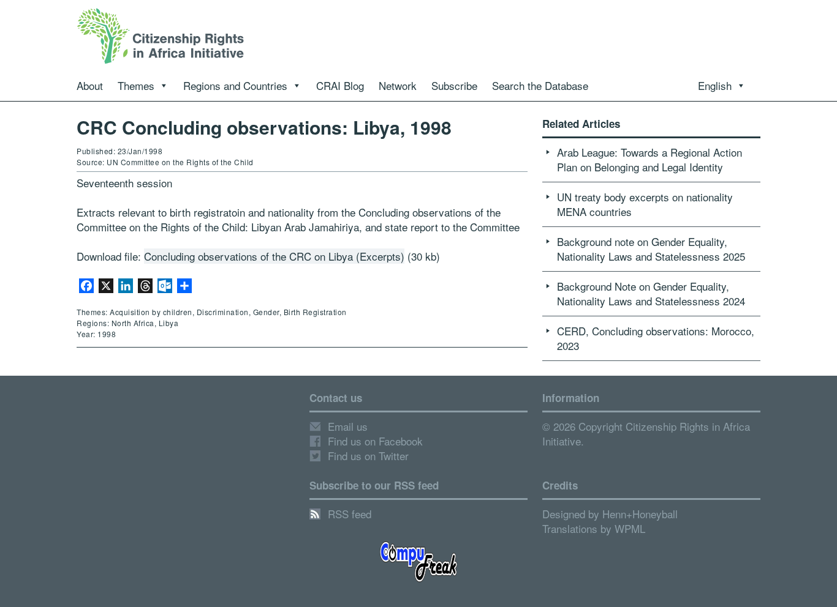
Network (398, 85)
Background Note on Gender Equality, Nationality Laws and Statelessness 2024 (651, 293)
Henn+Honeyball (640, 513)
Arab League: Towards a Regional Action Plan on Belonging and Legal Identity (649, 159)
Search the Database (540, 85)
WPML (630, 528)
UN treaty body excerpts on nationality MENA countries (645, 204)
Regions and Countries (235, 85)
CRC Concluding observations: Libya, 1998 (264, 127)
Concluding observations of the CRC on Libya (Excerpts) (274, 256)
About (90, 85)
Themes (136, 85)
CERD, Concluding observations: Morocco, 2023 (655, 338)
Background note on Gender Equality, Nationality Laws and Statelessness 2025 (651, 249)
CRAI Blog (340, 85)
